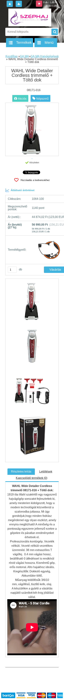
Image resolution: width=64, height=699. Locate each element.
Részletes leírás (21, 471)
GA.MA (24, 56)
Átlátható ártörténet (22, 190)
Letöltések (45, 471)
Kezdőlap (12, 56)
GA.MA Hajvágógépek (45, 56)
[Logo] (29, 17)
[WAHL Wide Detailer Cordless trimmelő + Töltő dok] (32, 303)
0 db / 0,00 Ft (50, 2)
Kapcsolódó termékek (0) (31, 477)
